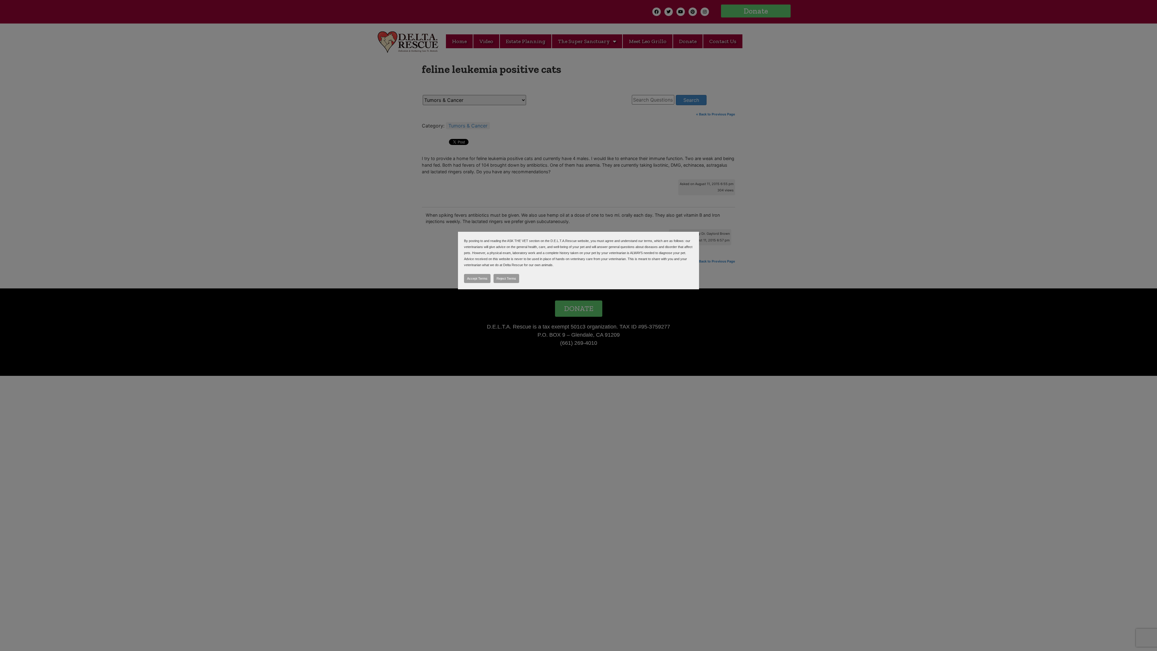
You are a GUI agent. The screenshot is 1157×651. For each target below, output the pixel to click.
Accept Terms (477, 278)
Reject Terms (506, 278)
